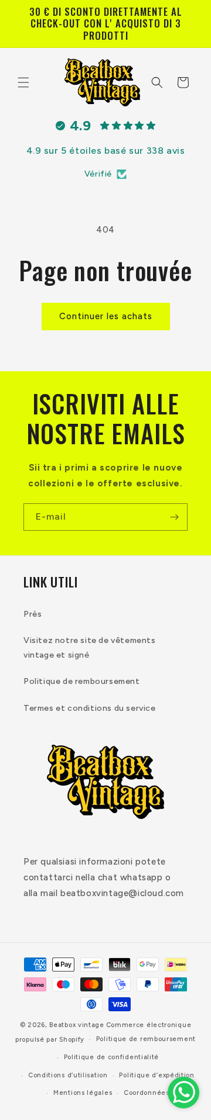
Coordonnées (146, 1093)
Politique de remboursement (81, 681)
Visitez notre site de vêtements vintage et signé (89, 647)
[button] (23, 82)
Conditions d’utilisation (68, 1075)
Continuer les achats (105, 316)
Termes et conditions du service (89, 708)
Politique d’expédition (156, 1075)
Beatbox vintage (76, 1025)
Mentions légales (82, 1093)
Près (32, 614)
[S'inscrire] (174, 517)
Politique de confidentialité (111, 1057)
